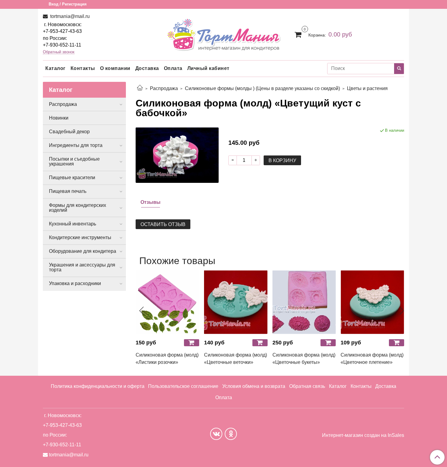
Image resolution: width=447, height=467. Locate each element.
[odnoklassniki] (231, 434)
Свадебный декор (69, 131)
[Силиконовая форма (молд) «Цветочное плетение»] (372, 302)
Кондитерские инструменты (80, 237)
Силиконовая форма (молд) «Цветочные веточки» (235, 358)
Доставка (147, 68)
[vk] (216, 434)
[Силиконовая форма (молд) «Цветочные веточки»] (236, 302)
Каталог (55, 68)
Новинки (58, 117)
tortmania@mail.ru (69, 16)
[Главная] (140, 88)
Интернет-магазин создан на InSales (363, 435)
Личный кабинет (208, 68)
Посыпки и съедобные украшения (74, 161)
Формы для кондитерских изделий (77, 208)
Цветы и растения (367, 88)
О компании (115, 68)
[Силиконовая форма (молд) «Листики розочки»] (167, 302)
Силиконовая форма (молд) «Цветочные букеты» (303, 358)
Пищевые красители (72, 177)
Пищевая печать (67, 191)
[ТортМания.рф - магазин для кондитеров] (224, 33)
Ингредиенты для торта (75, 145)
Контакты (83, 68)
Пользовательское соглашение (183, 386)
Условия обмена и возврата (253, 386)
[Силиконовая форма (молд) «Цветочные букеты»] (304, 302)
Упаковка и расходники (75, 283)
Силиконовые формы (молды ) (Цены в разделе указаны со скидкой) (262, 88)
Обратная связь (307, 386)
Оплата (173, 68)
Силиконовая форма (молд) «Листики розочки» (167, 358)
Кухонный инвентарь (72, 223)
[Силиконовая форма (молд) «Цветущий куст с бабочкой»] (177, 154)
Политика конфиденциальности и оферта (97, 386)
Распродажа (164, 88)
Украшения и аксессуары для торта (82, 267)
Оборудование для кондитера (82, 251)
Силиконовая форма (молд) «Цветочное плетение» (372, 358)
